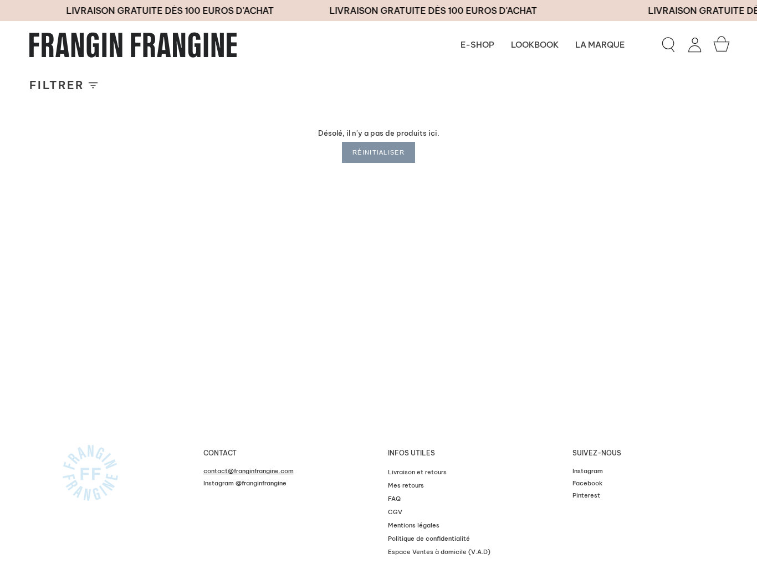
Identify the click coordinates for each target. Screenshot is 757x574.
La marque (600, 44)
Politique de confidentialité (429, 538)
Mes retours (406, 485)
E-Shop (477, 44)
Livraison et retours (417, 472)
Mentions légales (413, 525)
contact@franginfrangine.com (248, 471)
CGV (395, 512)
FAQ (394, 499)
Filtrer (57, 85)
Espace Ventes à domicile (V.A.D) (439, 552)
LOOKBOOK (535, 44)
